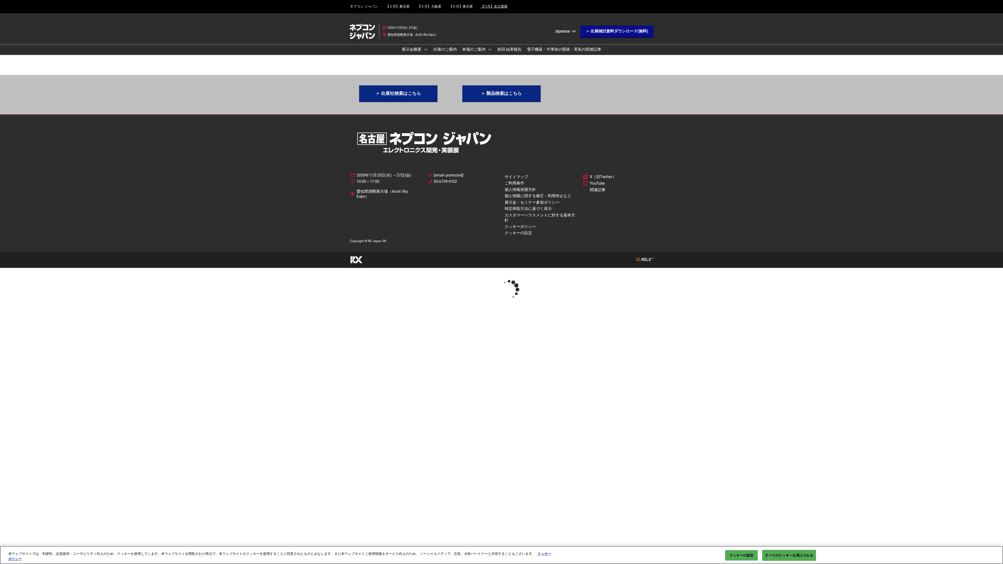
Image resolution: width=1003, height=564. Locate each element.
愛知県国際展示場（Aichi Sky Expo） (413, 35)
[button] (617, 31)
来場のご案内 (474, 49)
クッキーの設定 (742, 555)
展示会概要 (412, 49)
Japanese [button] (563, 31)
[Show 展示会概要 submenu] (425, 49)
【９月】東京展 (461, 6)
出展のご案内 (445, 49)
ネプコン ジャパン (364, 6)
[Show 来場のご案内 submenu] (490, 49)
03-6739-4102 (445, 181)
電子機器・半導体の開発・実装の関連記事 (564, 49)
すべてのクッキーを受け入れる (789, 555)
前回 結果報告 (509, 49)
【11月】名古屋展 (494, 6)
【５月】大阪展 (429, 6)
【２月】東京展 (398, 6)
